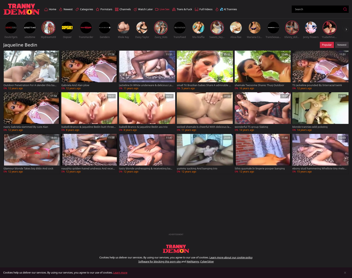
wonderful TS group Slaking (251, 127)
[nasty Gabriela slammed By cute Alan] (31, 112)
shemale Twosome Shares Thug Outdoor (259, 85)
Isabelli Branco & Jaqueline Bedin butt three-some (88, 127)
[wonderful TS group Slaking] (263, 112)
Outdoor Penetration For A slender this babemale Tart (30, 85)
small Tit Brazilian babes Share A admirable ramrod (204, 85)
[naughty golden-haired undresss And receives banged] (89, 154)
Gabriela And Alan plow (75, 85)
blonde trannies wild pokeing (310, 127)
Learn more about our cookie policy (231, 257)
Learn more (120, 272)
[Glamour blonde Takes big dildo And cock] (31, 154)
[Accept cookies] (345, 272)
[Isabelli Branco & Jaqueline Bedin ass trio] (147, 112)
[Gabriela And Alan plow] (89, 71)
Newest (341, 45)
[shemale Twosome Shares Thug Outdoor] (263, 71)
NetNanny (193, 261)
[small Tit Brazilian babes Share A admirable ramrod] (205, 71)
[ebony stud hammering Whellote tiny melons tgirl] (320, 154)
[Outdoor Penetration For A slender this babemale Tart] (31, 71)
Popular (327, 45)
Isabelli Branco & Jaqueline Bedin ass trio (143, 127)
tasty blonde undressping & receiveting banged (145, 168)
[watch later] (8, 55)
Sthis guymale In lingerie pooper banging (260, 168)
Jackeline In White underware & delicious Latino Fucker (146, 85)
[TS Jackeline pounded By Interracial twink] (320, 71)
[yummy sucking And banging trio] (205, 154)
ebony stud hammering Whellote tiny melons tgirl (319, 168)
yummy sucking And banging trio (197, 168)
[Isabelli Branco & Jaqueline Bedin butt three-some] (89, 112)
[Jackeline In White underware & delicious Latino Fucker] (147, 71)
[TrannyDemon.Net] (21, 9)
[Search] (345, 9)
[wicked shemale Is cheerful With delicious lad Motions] (205, 112)
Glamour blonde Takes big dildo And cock (28, 168)
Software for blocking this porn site (159, 261)
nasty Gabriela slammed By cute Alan (25, 127)
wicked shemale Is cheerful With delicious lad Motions (204, 127)
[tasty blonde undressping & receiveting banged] (147, 154)
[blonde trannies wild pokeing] (320, 112)
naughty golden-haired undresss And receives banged (88, 168)
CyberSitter (207, 261)
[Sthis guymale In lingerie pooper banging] (263, 154)
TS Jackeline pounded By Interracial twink (317, 85)
